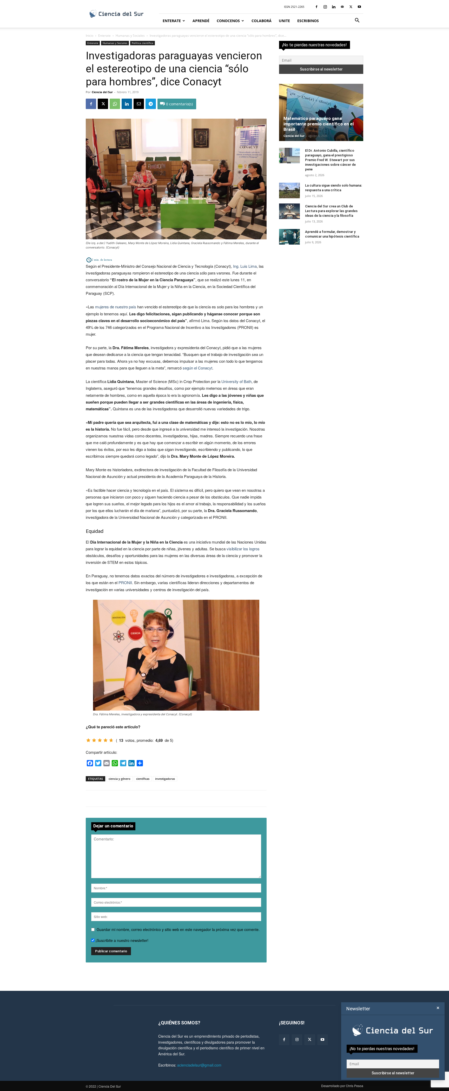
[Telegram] (151, 104)
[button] (357, 20)
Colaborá (262, 20)
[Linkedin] (334, 6)
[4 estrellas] (105, 740)
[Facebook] (316, 6)
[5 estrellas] (111, 740)
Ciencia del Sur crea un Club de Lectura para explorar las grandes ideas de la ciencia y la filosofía (331, 211)
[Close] (438, 1008)
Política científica (142, 43)
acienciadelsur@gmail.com (199, 1065)
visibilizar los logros (243, 548)
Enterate (172, 20)
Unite (284, 20)
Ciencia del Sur (102, 92)
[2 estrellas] (94, 740)
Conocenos (228, 20)
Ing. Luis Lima (245, 266)
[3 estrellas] (99, 740)
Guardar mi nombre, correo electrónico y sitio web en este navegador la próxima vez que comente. (178, 929)
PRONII (125, 582)
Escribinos (308, 20)
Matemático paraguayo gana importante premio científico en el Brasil (318, 124)
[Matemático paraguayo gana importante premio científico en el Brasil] (321, 112)
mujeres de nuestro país (115, 306)
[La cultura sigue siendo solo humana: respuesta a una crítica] (289, 190)
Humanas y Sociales (130, 35)
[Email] (139, 104)
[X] (351, 6)
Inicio (89, 35)
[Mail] (342, 6)
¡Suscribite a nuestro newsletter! (121, 940)
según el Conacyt (197, 368)
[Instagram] (325, 6)
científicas (142, 779)
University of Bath (236, 381)
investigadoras (165, 779)
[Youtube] (359, 6)
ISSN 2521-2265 (294, 7)
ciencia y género (119, 779)
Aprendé (201, 20)
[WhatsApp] (115, 104)
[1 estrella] (88, 740)
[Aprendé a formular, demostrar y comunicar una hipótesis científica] (289, 237)
